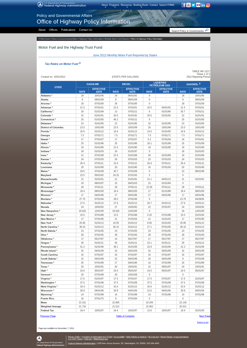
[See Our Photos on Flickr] (198, 6)
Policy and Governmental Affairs (64, 15)
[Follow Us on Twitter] (193, 6)
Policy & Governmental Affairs (65, 39)
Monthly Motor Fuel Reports (117, 39)
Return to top (202, 322)
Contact (154, 5)
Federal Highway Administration (81, 343)
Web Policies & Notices (136, 337)
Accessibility (119, 337)
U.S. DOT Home (75, 339)
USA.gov (88, 339)
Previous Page (48, 316)
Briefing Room (140, 5)
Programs (114, 5)
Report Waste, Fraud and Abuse (174, 337)
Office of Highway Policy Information (83, 21)
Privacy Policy (74, 337)
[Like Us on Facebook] (183, 6)
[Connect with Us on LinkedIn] (203, 6)
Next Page (204, 316)
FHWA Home (44, 39)
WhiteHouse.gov (100, 339)
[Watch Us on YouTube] (188, 6)
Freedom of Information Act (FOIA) (97, 337)
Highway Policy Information (91, 39)
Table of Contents (125, 316)
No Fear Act (153, 337)
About (105, 5)
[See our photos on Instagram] (207, 6)
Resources (126, 5)
